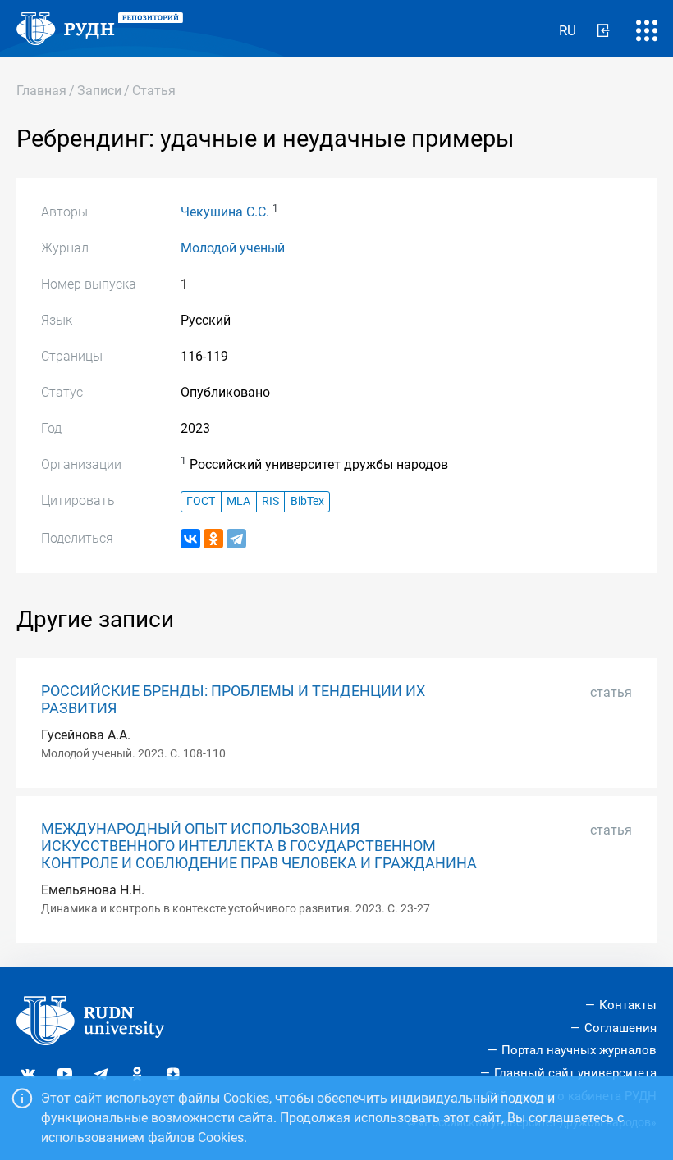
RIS (270, 501)
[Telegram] (236, 538)
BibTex (307, 501)
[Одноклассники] (213, 538)
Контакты (628, 1005)
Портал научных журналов (579, 1050)
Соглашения (620, 1028)
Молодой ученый (233, 248)
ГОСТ (200, 501)
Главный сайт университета (575, 1073)
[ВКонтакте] (190, 538)
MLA (238, 501)
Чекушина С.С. (225, 212)
